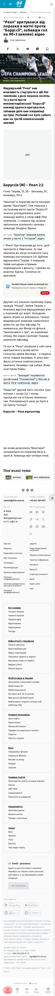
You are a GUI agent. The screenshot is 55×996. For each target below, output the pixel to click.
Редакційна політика (13, 553)
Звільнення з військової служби (23, 682)
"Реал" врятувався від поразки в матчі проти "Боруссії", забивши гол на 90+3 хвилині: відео (40, 12)
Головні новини (16, 611)
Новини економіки (19, 714)
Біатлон (12, 843)
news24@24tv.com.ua (14, 500)
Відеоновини (14, 623)
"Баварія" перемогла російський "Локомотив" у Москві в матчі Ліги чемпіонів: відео (26, 379)
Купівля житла (15, 814)
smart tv (12, 912)
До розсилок (18, 886)
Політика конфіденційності (12, 578)
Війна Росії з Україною (21, 641)
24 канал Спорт (10, 12)
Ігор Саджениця (17, 40)
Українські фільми (17, 755)
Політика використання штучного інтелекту (14, 585)
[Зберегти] (47, 49)
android (12, 904)
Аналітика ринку (16, 810)
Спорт (11, 828)
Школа (11, 785)
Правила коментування (40, 555)
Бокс (10, 831)
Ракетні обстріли (16, 645)
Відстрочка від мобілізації (21, 698)
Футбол (23, 12)
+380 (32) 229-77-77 (20, 953)
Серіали (12, 767)
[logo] (19, 4)
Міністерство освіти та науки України (26, 781)
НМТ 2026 (12, 789)
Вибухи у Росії (15, 664)
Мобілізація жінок (17, 690)
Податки (12, 734)
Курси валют (14, 722)
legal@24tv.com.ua (37, 956)
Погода (11, 631)
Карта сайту (35, 584)
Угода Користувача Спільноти (38, 549)
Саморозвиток (15, 793)
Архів (32, 579)
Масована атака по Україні (21, 660)
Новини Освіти (16, 777)
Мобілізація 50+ (15, 686)
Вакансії (33, 570)
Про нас (7, 544)
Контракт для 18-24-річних (21, 694)
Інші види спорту (16, 847)
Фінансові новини (17, 726)
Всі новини (14, 608)
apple (32, 904)
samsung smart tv (32, 912)
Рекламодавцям (11, 568)
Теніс (10, 839)
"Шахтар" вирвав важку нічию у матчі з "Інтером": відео (24, 236)
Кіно (10, 748)
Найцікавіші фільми (18, 752)
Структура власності (39, 574)
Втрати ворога (15, 668)
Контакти (34, 565)
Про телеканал (10, 558)
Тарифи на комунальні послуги (23, 730)
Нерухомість (15, 806)
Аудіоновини (14, 627)
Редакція (8, 548)
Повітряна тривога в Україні (22, 657)
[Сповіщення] (51, 4)
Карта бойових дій (17, 649)
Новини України (16, 615)
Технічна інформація (39, 560)
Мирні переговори (17, 652)
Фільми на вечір (16, 759)
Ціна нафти (13, 718)
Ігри (31, 589)
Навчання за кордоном (19, 797)
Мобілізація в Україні (20, 678)
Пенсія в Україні (16, 738)
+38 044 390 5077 (38, 500)
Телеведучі (8, 563)
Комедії (12, 763)
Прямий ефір (14, 619)
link (31, 512)
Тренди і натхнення (17, 818)
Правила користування (14, 572)
